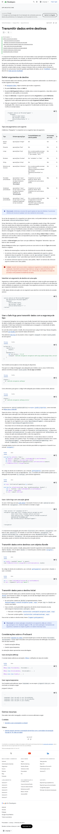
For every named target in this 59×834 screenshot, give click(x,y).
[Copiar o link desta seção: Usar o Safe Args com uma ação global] (30, 500)
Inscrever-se (27, 826)
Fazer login (54, 2)
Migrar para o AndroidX (10, 409)
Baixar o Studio (24, 791)
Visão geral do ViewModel (15, 71)
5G (21, 773)
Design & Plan (16, 23)
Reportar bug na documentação (48, 785)
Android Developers (6, 23)
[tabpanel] (29, 352)
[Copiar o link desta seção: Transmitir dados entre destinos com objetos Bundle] (49, 545)
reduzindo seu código (17, 638)
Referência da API (25, 789)
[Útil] (54, 23)
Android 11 (4, 797)
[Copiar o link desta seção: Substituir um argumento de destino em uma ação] (38, 278)
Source (3, 768)
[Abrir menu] (2, 2)
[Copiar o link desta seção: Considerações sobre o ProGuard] (33, 634)
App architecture (8, 7)
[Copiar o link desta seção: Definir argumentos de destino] (30, 77)
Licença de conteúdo (48, 744)
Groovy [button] (6, 342)
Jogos (22, 761)
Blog (3, 773)
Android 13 (4, 792)
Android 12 (4, 795)
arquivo (38, 407)
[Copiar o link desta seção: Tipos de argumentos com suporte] (27, 127)
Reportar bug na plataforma (47, 782)
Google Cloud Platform (7, 814)
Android (4, 761)
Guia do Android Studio (26, 784)
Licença (11, 822)
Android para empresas (7, 764)
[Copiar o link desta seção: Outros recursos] (18, 712)
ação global (22, 503)
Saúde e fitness (24, 766)
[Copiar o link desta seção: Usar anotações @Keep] (19, 655)
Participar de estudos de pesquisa (48, 790)
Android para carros (45, 768)
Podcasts (4, 776)
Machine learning (25, 764)
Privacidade (24, 771)
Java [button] (12, 452)
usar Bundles (11, 332)
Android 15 (4, 787)
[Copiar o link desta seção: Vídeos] (8, 727)
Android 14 (4, 790)
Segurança (4, 766)
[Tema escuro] (54, 111)
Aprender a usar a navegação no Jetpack (16, 723)
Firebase (4, 812)
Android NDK (24, 794)
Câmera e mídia (25, 768)
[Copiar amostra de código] (56, 111)
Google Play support (45, 787)
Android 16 (4, 785)
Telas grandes (43, 761)
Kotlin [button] (13, 342)
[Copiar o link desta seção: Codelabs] (10, 720)
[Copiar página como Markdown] (8, 32)
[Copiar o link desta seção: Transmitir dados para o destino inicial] (37, 591)
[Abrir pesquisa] (34, 2)
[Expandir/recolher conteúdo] (11, 37)
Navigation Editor (11, 85)
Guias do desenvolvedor (27, 786)
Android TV (42, 771)
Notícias (4, 771)
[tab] (6, 342)
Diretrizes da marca (19, 822)
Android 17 (4, 782)
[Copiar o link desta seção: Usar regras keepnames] (20, 680)
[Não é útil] (56, 23)
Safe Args (13, 335)
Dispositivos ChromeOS (45, 766)
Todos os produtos (7, 817)
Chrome (4, 809)
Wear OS (42, 764)
